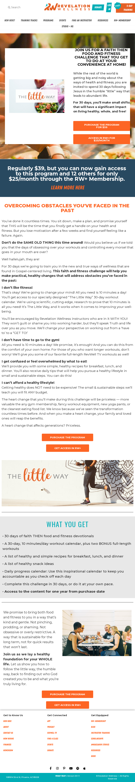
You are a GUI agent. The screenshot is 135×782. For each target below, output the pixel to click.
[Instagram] (57, 768)
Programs (48, 20)
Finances (7, 744)
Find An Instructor (82, 20)
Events (62, 20)
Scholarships (97, 738)
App (48, 721)
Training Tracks (29, 20)
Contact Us (8, 732)
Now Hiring (8, 738)
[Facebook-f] (51, 768)
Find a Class (52, 738)
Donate (50, 750)
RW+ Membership (122, 20)
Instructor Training (100, 732)
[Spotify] (78, 768)
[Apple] (84, 768)
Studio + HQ (67, 26)
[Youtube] (71, 768)
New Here (7, 721)
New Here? (9, 20)
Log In (109, 7)
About (6, 727)
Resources (103, 20)
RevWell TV (52, 732)
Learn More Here (67, 187)
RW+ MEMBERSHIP (98, 721)
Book (93, 756)
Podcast (50, 727)
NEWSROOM (8, 750)
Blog (93, 727)
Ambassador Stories (100, 744)
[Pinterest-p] (64, 768)
